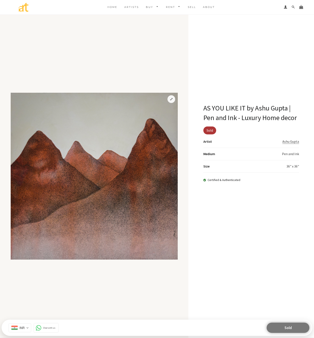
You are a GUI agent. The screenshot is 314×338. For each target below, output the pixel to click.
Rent (171, 7)
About (209, 7)
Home (112, 7)
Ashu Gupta (290, 141)
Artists (131, 7)
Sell (192, 7)
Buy (150, 7)
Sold (288, 327)
